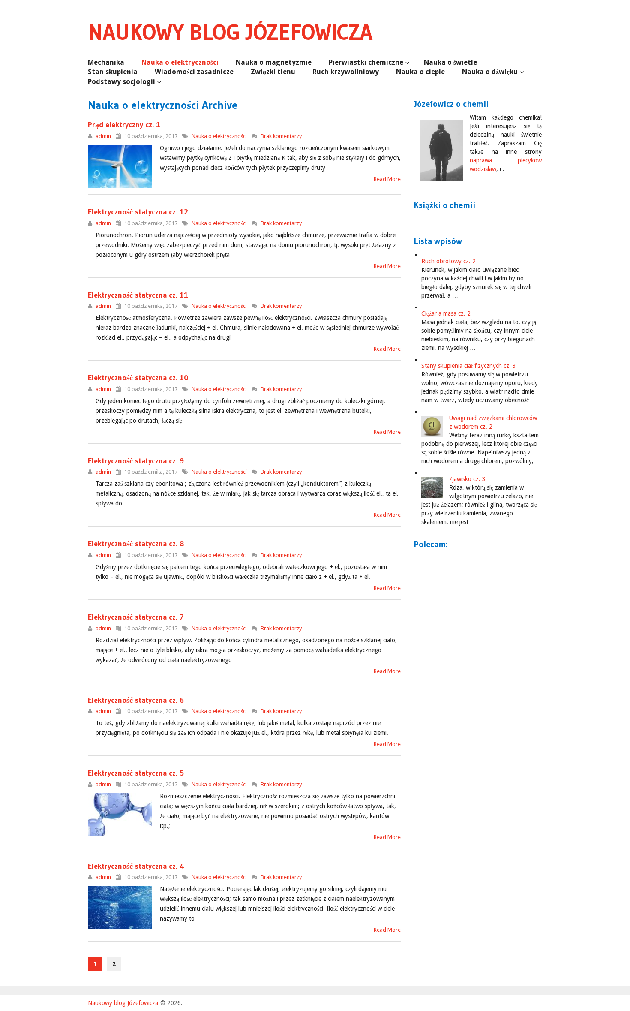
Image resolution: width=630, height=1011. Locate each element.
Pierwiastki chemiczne (366, 62)
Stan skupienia (113, 72)
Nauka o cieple (420, 72)
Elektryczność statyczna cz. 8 (136, 543)
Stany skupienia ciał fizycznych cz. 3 (468, 365)
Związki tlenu (273, 72)
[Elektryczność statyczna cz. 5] (120, 814)
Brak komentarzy (281, 136)
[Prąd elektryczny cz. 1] (120, 166)
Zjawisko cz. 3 (467, 478)
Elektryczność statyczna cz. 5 (136, 773)
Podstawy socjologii (121, 82)
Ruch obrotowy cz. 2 (448, 261)
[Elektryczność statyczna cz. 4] (120, 907)
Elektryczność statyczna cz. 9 (136, 461)
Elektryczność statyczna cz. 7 (136, 617)
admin (103, 136)
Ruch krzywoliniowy (345, 72)
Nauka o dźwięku (490, 72)
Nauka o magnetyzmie (274, 62)
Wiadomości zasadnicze (194, 72)
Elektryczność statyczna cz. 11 (138, 295)
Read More (387, 179)
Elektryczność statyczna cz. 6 (136, 700)
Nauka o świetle (450, 62)
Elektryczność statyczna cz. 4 (136, 866)
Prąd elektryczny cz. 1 (124, 124)
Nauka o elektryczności (180, 62)
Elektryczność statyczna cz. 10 (138, 377)
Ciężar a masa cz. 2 (446, 313)
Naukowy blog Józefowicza (230, 32)
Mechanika (106, 62)
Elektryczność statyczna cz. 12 (138, 212)
